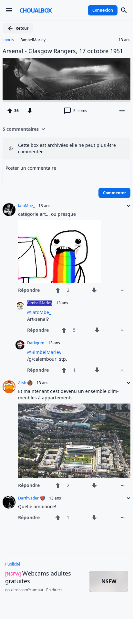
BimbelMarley (33, 40)
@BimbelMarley (44, 352)
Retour (21, 28)
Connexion (102, 10)
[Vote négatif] (30, 111)
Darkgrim (35, 343)
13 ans (124, 40)
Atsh (22, 383)
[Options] (122, 111)
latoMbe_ (26, 205)
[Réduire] (126, 205)
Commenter (114, 192)
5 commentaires (21, 129)
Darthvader (28, 498)
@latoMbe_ (39, 312)
